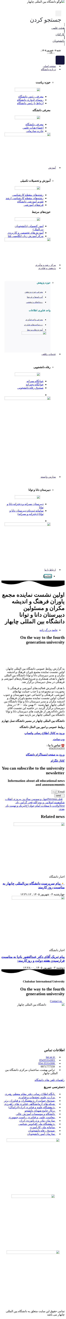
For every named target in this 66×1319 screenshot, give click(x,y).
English (47, 576)
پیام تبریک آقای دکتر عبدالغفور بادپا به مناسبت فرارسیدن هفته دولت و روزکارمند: (33, 958)
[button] (45, 17)
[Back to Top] (63, 1304)
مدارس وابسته (48, 477)
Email (61, 791)
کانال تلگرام (58, 760)
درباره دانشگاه (48, 69)
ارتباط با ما (50, 569)
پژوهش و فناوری (47, 268)
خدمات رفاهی (48, 354)
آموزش (52, 167)
